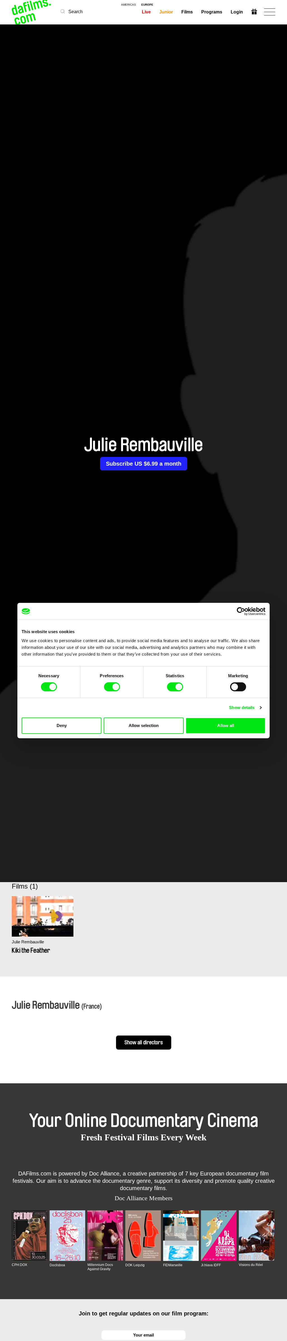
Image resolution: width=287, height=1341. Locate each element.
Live (146, 12)
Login (237, 12)
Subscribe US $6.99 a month (143, 464)
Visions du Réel (251, 1265)
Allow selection (144, 725)
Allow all (225, 725)
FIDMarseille (172, 1265)
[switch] (112, 686)
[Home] (32, 12)
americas (128, 4)
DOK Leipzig (135, 1265)
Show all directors (143, 1042)
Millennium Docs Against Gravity (100, 1267)
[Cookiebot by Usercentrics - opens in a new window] (240, 611)
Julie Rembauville (28, 941)
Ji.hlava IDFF (211, 1265)
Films (187, 12)
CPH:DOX (19, 1265)
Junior (166, 12)
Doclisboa (57, 1265)
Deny (62, 725)
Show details (241, 707)
